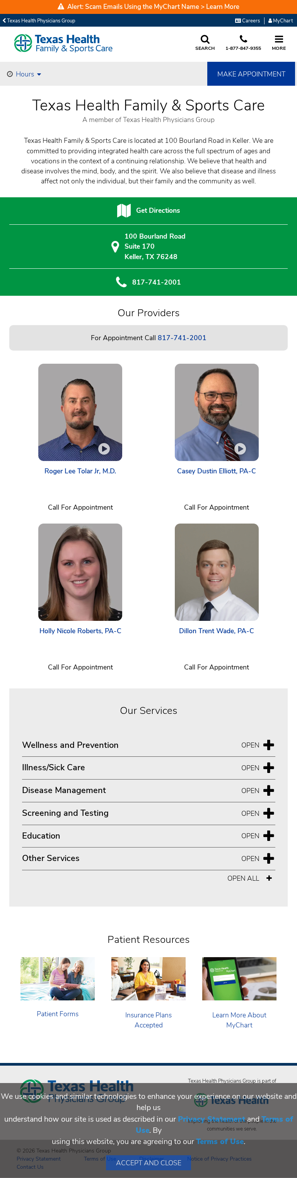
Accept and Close (148, 1163)
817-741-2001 (156, 282)
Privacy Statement (211, 1119)
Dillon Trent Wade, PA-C (216, 631)
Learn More (222, 6)
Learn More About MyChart (239, 1020)
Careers (250, 20)
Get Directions (158, 210)
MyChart (282, 20)
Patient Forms (58, 1014)
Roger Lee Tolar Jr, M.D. (80, 471)
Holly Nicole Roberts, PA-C (80, 631)
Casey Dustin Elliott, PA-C (216, 471)
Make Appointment (251, 74)
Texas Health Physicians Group (40, 20)
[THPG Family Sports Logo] (65, 43)
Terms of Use (220, 1141)
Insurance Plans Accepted (148, 1020)
